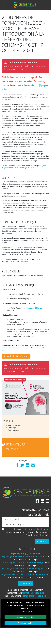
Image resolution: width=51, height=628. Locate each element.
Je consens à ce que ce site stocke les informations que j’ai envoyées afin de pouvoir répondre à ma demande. (27, 532)
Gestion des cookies (25, 623)
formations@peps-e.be (33, 592)
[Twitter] (22, 465)
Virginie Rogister (12, 448)
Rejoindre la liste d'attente (16, 356)
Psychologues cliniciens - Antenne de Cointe (23, 556)
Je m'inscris (42, 541)
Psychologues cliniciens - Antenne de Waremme (25, 574)
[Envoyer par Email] (33, 465)
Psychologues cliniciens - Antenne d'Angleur (23, 568)
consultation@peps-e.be (34, 595)
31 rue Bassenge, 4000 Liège (32, 308)
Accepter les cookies (25, 617)
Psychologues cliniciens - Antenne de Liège (23, 562)
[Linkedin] (27, 465)
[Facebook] (17, 465)
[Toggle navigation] (7, 4)
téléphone (26, 583)
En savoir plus (25, 611)
